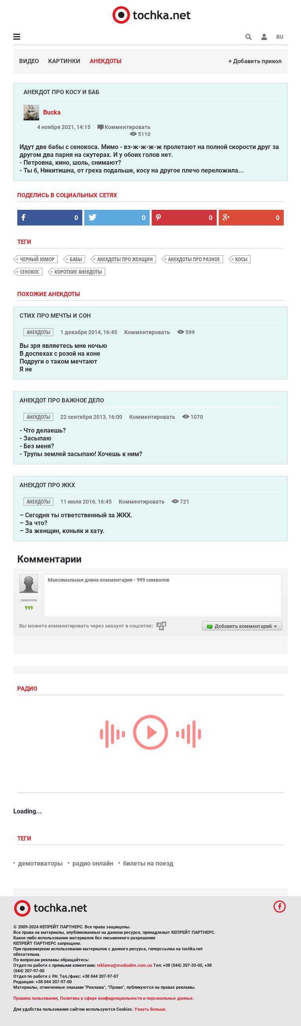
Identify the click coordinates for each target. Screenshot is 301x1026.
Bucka (52, 112)
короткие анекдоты (78, 271)
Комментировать (126, 127)
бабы (76, 259)
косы (241, 259)
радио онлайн (93, 863)
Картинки (64, 61)
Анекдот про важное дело (62, 400)
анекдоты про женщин (125, 259)
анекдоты (38, 332)
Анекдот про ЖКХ (47, 485)
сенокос (29, 271)
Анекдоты (105, 61)
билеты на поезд (148, 863)
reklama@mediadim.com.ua (124, 965)
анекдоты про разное (194, 259)
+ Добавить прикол (255, 61)
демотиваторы (40, 863)
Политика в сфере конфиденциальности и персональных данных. (127, 998)
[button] (264, 37)
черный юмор (37, 259)
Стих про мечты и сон (55, 315)
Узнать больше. (150, 1009)
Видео (29, 61)
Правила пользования (35, 998)
